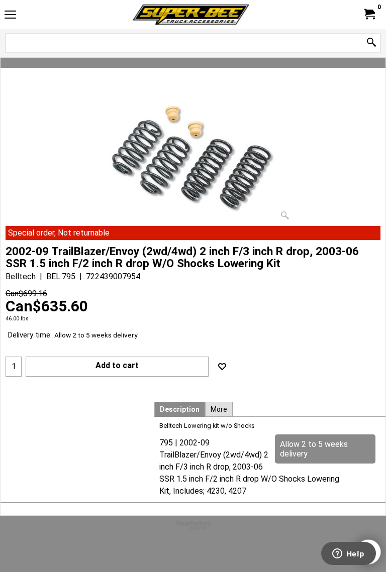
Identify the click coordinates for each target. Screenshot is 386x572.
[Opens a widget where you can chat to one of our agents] (348, 554)
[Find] (371, 43)
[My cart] (368, 14)
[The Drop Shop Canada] (191, 15)
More (219, 409)
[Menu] (10, 16)
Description (180, 409)
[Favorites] (222, 366)
